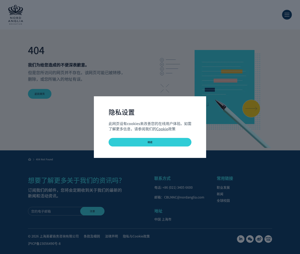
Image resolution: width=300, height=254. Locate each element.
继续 (150, 142)
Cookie (162, 128)
